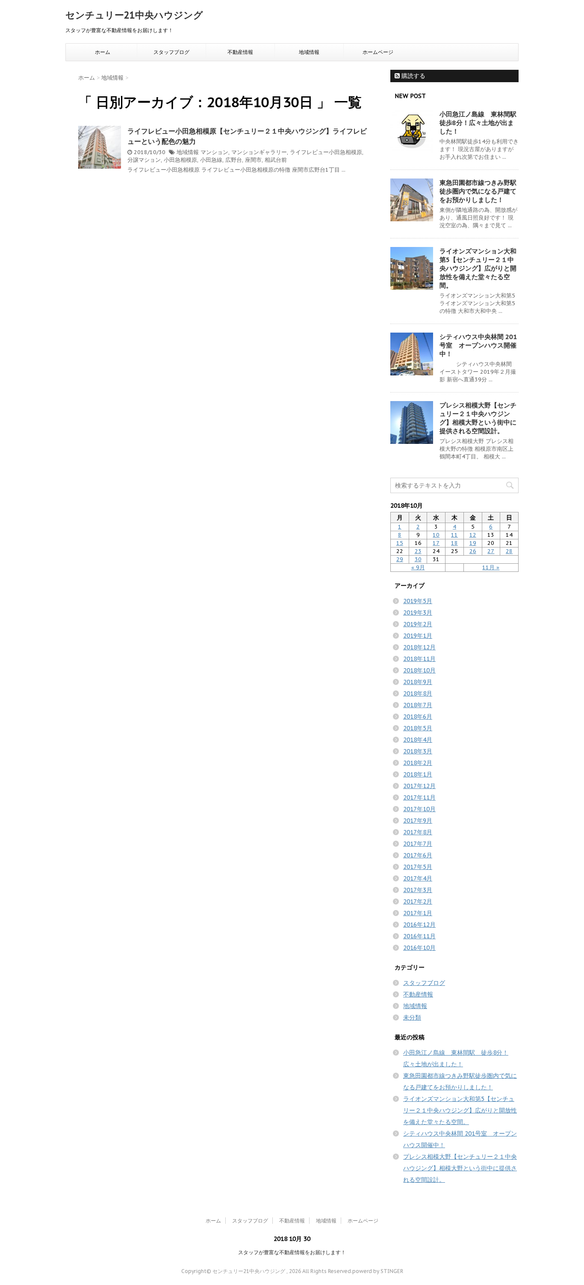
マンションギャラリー (259, 152)
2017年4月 (417, 878)
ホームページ (378, 52)
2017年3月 (417, 890)
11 (454, 534)
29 (399, 559)
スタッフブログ (171, 52)
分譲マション (144, 160)
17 (436, 543)
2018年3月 (417, 751)
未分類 (412, 1017)
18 (454, 543)
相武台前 (276, 160)
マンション (214, 152)
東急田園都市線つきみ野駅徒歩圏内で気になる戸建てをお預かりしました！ (477, 191)
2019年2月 (417, 624)
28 (509, 551)
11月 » (490, 567)
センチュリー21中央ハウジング (134, 15)
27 (490, 551)
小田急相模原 (180, 160)
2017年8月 (417, 832)
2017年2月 (417, 901)
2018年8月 (417, 693)
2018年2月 (417, 763)
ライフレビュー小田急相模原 (326, 152)
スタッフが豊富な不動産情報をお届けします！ (292, 1252)
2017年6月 (417, 855)
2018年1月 (417, 774)
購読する (412, 76)
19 (472, 543)
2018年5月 (417, 728)
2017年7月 (417, 844)
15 (399, 543)
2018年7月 (417, 705)
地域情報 (309, 52)
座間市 (253, 160)
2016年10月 (419, 948)
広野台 (233, 160)
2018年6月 (417, 716)
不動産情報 (240, 52)
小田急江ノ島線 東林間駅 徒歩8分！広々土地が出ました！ (481, 122)
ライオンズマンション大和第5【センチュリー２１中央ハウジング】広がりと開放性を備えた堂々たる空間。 (477, 268)
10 (436, 534)
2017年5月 (417, 867)
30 (418, 559)
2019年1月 (417, 636)
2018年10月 (419, 670)
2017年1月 (417, 913)
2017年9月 (417, 820)
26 (472, 551)
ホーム (102, 52)
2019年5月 (417, 601)
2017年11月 (419, 797)
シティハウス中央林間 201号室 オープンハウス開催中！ (478, 345)
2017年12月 (419, 786)
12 (472, 534)
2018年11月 (419, 659)
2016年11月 (419, 936)
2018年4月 (417, 740)
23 (418, 551)
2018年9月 (417, 682)
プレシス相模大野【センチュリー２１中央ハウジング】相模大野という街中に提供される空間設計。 (477, 418)
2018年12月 (419, 647)
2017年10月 (419, 809)
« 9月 (418, 567)
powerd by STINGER (377, 1271)
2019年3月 (417, 612)
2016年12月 (419, 924)
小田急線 (211, 160)
